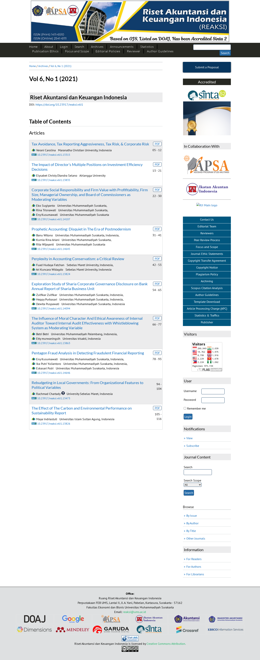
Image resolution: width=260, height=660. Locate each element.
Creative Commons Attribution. (166, 644)
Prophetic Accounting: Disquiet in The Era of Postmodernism (81, 229)
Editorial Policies (108, 51)
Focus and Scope (77, 51)
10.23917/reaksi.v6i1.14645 (53, 249)
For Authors (193, 566)
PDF (157, 144)
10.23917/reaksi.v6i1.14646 (53, 373)
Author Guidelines (160, 51)
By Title (191, 531)
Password (190, 400)
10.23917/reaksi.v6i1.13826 (53, 423)
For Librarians (195, 574)
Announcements (121, 47)
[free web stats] (130, 640)
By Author (192, 523)
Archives (97, 47)
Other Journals (195, 538)
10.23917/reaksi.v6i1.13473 (53, 398)
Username (190, 391)
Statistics (147, 47)
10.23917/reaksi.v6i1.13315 (53, 154)
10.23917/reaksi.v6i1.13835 (53, 180)
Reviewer (133, 51)
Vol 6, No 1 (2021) (60, 66)
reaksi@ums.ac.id (134, 612)
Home (33, 47)
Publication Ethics (45, 51)
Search (79, 47)
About (48, 47)
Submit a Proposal (207, 67)
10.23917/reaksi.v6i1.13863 (53, 343)
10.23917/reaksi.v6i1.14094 (53, 308)
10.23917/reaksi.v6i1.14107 (53, 219)
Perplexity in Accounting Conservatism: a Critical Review (78, 258)
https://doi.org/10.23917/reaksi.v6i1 (59, 104)
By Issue (191, 515)
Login (64, 47)
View (189, 438)
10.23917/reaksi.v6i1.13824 (53, 274)
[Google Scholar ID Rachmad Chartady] (63, 394)
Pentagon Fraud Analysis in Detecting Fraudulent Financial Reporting (88, 353)
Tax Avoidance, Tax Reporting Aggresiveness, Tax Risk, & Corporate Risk (90, 144)
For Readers (194, 559)
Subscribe (192, 446)
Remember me (196, 408)
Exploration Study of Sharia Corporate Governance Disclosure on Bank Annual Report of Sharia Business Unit (90, 286)
